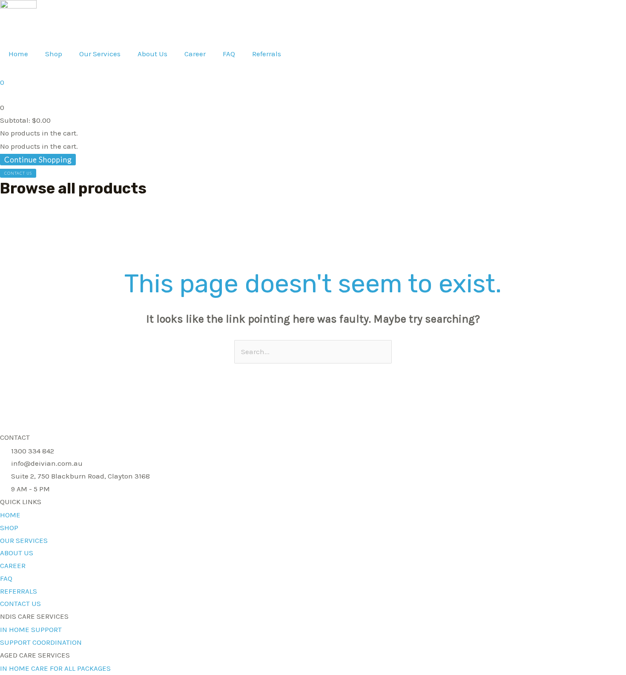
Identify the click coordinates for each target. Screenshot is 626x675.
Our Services (100, 53)
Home (18, 53)
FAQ (229, 53)
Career (195, 53)
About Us (152, 53)
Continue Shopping (38, 159)
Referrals (266, 53)
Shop (53, 53)
